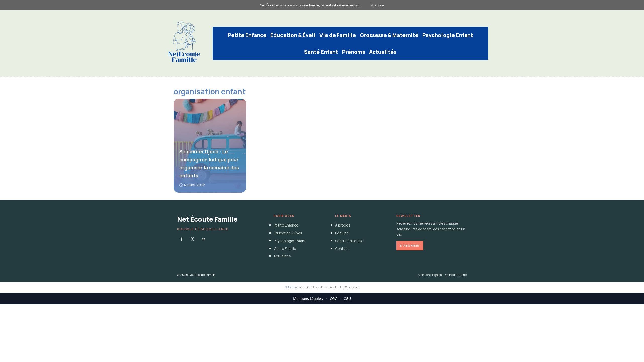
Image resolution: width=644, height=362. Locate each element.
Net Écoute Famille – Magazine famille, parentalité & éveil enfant (310, 5)
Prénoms (353, 51)
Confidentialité (456, 275)
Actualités (382, 51)
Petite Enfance (247, 35)
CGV (333, 298)
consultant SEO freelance (343, 287)
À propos (377, 5)
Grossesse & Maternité (389, 35)
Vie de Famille (337, 35)
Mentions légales (430, 275)
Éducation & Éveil (292, 35)
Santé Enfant (321, 51)
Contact (342, 248)
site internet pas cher (312, 287)
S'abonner (410, 245)
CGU (347, 298)
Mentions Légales (308, 298)
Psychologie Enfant (447, 35)
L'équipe (342, 233)
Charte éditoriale (349, 240)
